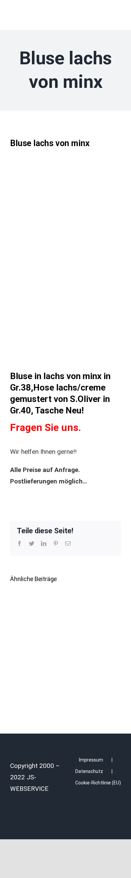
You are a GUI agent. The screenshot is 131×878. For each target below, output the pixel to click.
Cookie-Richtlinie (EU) (98, 782)
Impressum (91, 760)
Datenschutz (89, 771)
